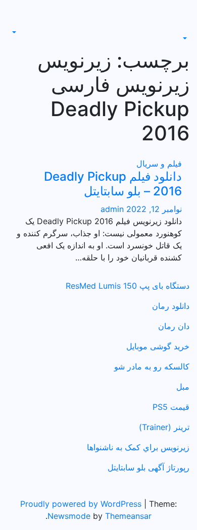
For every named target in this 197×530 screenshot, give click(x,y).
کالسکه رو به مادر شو (151, 366)
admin (112, 209)
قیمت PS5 (171, 407)
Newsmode (68, 516)
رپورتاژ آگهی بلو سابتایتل (148, 467)
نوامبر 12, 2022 (153, 209)
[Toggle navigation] (182, 29)
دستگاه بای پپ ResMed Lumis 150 (127, 286)
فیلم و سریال (159, 163)
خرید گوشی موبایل (157, 346)
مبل (182, 387)
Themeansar (128, 516)
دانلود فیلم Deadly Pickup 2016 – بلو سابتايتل (113, 183)
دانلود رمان (170, 306)
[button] (186, 38)
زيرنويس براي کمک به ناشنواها (138, 447)
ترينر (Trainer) (164, 427)
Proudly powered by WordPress (82, 504)
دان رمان (173, 326)
